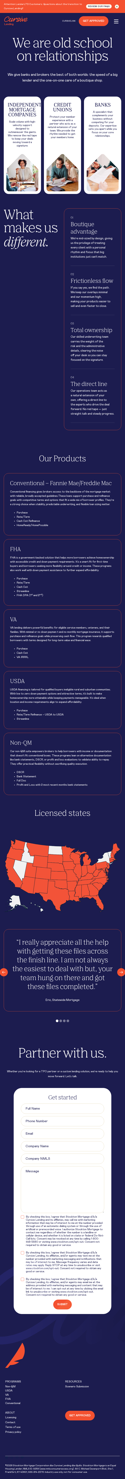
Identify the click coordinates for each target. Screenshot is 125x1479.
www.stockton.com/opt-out (67, 1242)
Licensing (10, 1417)
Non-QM (10, 1386)
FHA (8, 1399)
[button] (57, 1021)
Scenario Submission (77, 1386)
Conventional (12, 1403)
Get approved (80, 1415)
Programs (13, 1381)
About (10, 1412)
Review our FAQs (99, 6)
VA (7, 1395)
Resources (73, 1381)
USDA (9, 1390)
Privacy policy (13, 1432)
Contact (10, 1422)
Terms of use (13, 1427)
